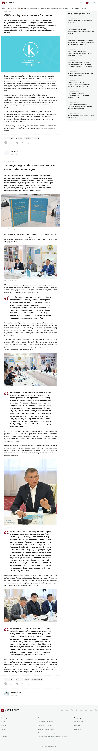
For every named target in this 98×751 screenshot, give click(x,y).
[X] (27, 142)
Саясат (4, 725)
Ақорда (83, 8)
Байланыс (77, 725)
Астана (19, 679)
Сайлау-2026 (11, 8)
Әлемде (4, 737)
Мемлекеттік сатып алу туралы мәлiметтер (53, 737)
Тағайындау (75, 8)
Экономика (5, 733)
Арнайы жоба (45, 8)
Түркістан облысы (32, 138)
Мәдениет (9, 138)
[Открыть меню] (94, 2)
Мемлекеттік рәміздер (46, 729)
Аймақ (19, 138)
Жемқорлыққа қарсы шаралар (48, 733)
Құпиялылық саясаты (45, 725)
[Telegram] (16, 142)
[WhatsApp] (11, 142)
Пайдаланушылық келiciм (46, 722)
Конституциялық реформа (30, 8)
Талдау (3, 729)
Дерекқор (54, 8)
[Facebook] (22, 142)
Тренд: (3, 8)
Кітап (27, 679)
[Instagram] (5, 142)
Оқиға (3, 722)
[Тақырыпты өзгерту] (88, 2)
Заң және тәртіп (64, 8)
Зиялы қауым (37, 679)
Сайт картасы (79, 722)
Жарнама (77, 729)
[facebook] (76, 710)
